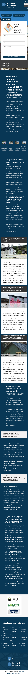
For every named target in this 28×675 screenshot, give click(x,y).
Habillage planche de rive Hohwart (6, 638)
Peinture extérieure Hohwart (23, 629)
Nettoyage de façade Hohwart (14, 629)
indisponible (11, 3)
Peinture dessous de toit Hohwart (15, 642)
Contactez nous (19, 15)
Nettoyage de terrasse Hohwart (6, 645)
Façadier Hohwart (23, 644)
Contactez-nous (16, 673)
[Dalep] (14, 599)
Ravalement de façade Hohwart (15, 635)
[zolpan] (14, 605)
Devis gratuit (6, 15)
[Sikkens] (14, 611)
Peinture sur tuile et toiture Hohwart (5, 630)
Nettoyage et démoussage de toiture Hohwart (24, 637)
